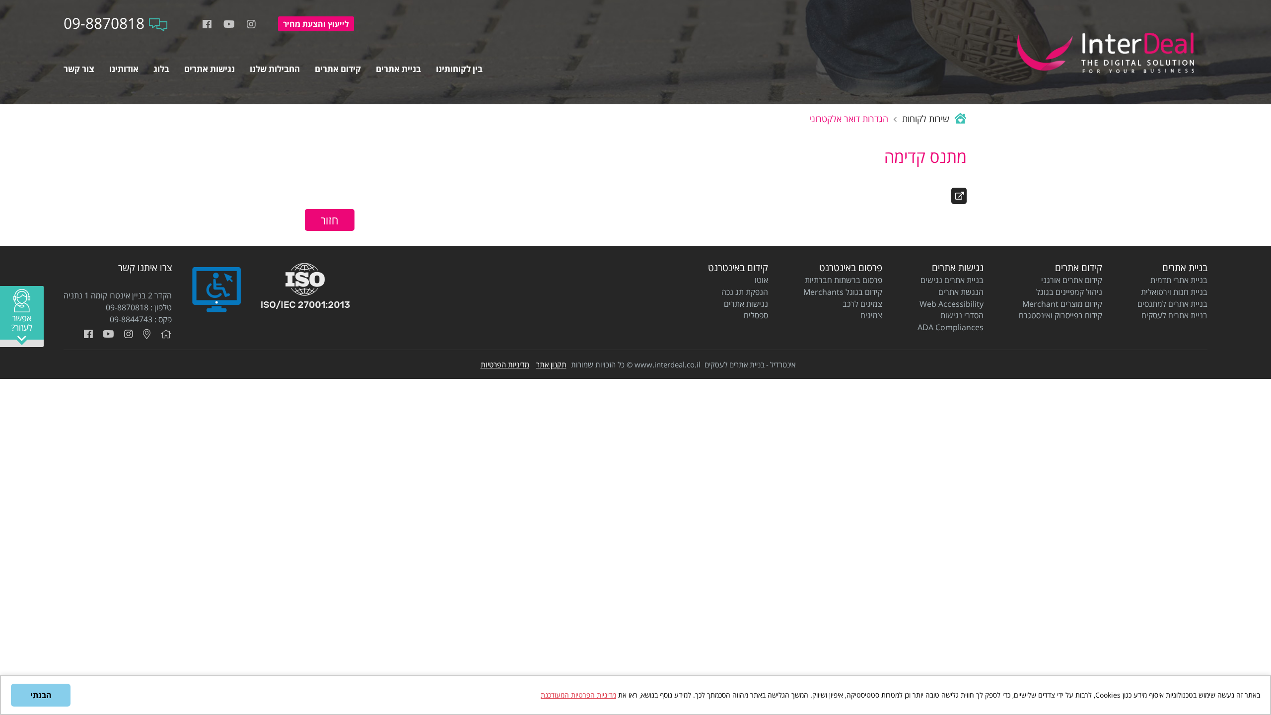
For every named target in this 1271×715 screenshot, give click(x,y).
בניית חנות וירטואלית (1174, 291)
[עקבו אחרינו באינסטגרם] (251, 24)
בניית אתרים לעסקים (1174, 315)
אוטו (761, 280)
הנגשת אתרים (961, 291)
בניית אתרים (1184, 268)
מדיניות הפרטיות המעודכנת (578, 695)
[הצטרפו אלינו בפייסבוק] (207, 24)
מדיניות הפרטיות (505, 364)
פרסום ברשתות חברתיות (843, 280)
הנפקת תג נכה (744, 291)
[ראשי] (166, 334)
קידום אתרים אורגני (1071, 280)
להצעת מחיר (316, 23)
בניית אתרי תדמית (1178, 280)
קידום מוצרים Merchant (1062, 303)
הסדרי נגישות (962, 315)
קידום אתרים (1078, 268)
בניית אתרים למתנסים (1172, 303)
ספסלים (756, 315)
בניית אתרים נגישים (952, 280)
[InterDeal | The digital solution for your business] (1108, 77)
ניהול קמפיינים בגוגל (1069, 291)
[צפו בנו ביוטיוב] (229, 24)
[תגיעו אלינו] (146, 334)
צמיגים (871, 315)
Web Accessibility (951, 303)
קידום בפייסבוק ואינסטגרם (1060, 315)
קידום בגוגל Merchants (842, 291)
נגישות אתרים (958, 268)
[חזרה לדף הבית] (959, 118)
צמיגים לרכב (862, 303)
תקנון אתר (551, 364)
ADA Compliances (951, 327)
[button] (22, 316)
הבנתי (41, 695)
